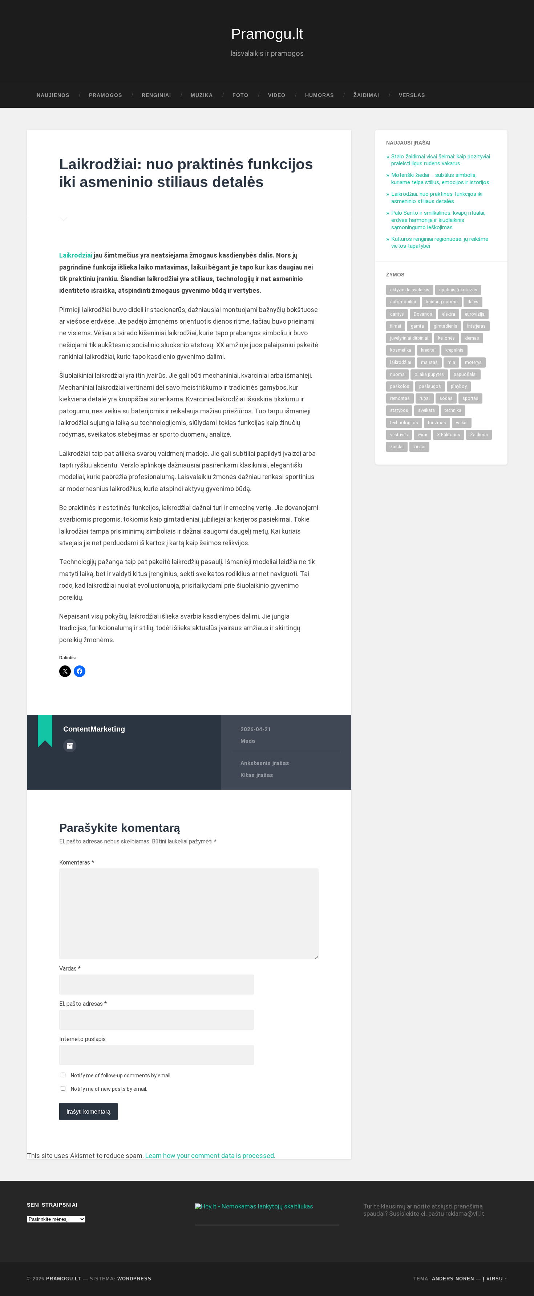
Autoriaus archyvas (69, 745)
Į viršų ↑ (495, 1278)
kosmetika (400, 350)
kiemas (472, 338)
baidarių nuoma (442, 301)
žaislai (397, 446)
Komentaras (76, 863)
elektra (448, 314)
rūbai (425, 398)
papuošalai (465, 374)
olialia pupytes (429, 374)
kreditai (428, 350)
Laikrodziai (75, 255)
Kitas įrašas (256, 775)
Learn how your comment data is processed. (210, 1155)
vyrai (422, 434)
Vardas (70, 969)
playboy (459, 386)
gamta (417, 326)
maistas (429, 362)
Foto (240, 95)
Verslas (412, 95)
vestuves (399, 434)
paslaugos (430, 386)
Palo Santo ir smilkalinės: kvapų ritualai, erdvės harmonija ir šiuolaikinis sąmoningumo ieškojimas (438, 220)
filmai (395, 326)
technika (453, 410)
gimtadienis (445, 326)
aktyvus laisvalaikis (409, 289)
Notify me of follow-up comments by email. (121, 1075)
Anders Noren (453, 1278)
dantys (397, 314)
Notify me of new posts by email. (109, 1089)
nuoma (397, 374)
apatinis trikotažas (458, 289)
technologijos (404, 422)
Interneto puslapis (82, 1039)
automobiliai (403, 301)
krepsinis (454, 350)
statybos (399, 410)
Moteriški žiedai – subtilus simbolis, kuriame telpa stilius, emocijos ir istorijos (440, 179)
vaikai (462, 422)
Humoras (319, 95)
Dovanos (423, 314)
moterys (473, 362)
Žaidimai (366, 95)
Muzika (202, 95)
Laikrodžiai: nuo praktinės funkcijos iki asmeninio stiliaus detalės (436, 197)
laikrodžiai (400, 362)
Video (277, 95)
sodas (446, 398)
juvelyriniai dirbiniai (409, 338)
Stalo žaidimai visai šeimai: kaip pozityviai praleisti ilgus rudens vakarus (440, 160)
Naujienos (53, 95)
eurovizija (475, 314)
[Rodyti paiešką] (495, 95)
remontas (400, 398)
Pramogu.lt (267, 33)
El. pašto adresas (83, 1004)
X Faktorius (448, 434)
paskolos (399, 386)
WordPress (134, 1278)
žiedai (419, 446)
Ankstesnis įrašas (264, 763)
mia (451, 362)
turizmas (437, 422)
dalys (473, 301)
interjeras (476, 326)
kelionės (446, 338)
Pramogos (105, 95)
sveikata (426, 410)
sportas (470, 398)
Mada (247, 741)
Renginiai (156, 95)
